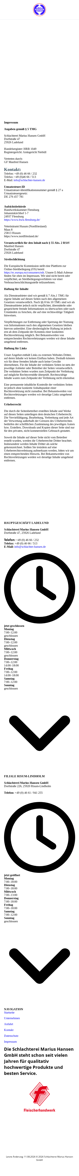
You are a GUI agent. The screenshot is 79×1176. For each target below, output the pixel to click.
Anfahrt (8, 1024)
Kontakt (8, 1029)
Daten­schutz (11, 1035)
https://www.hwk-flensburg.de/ (22, 219)
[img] (40, 9)
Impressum (10, 1041)
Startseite (9, 1012)
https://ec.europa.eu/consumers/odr (24, 272)
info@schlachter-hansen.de (29, 180)
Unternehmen (12, 1018)
